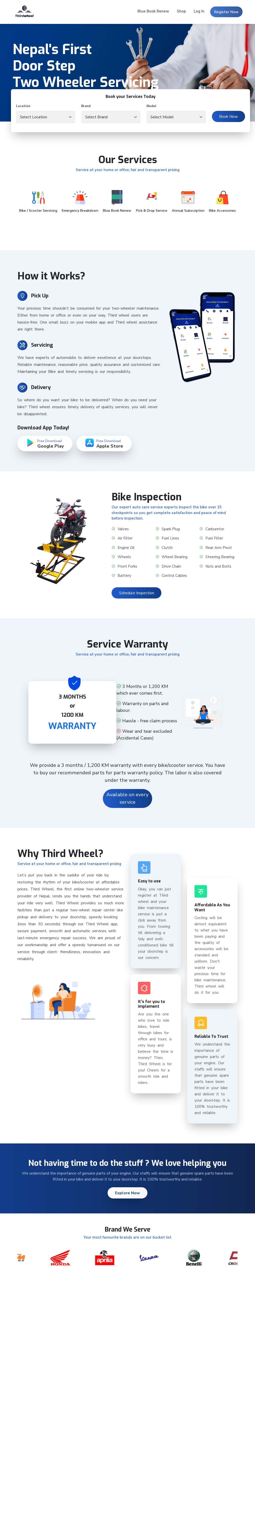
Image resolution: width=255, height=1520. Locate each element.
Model (151, 106)
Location (23, 106)
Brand (86, 106)
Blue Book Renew (153, 11)
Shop (181, 11)
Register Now (226, 11)
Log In (199, 11)
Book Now (228, 116)
